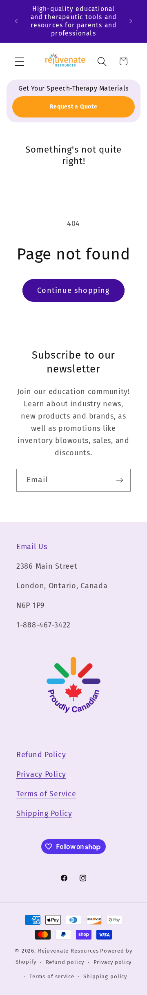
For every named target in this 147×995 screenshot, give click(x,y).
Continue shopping (73, 290)
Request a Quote (74, 106)
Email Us (31, 546)
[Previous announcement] (16, 21)
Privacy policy (113, 962)
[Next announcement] (131, 21)
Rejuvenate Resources (68, 951)
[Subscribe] (119, 480)
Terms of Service (46, 793)
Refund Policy (41, 754)
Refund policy (65, 962)
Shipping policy (105, 976)
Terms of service (51, 976)
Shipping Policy (44, 813)
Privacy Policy (41, 774)
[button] (20, 61)
